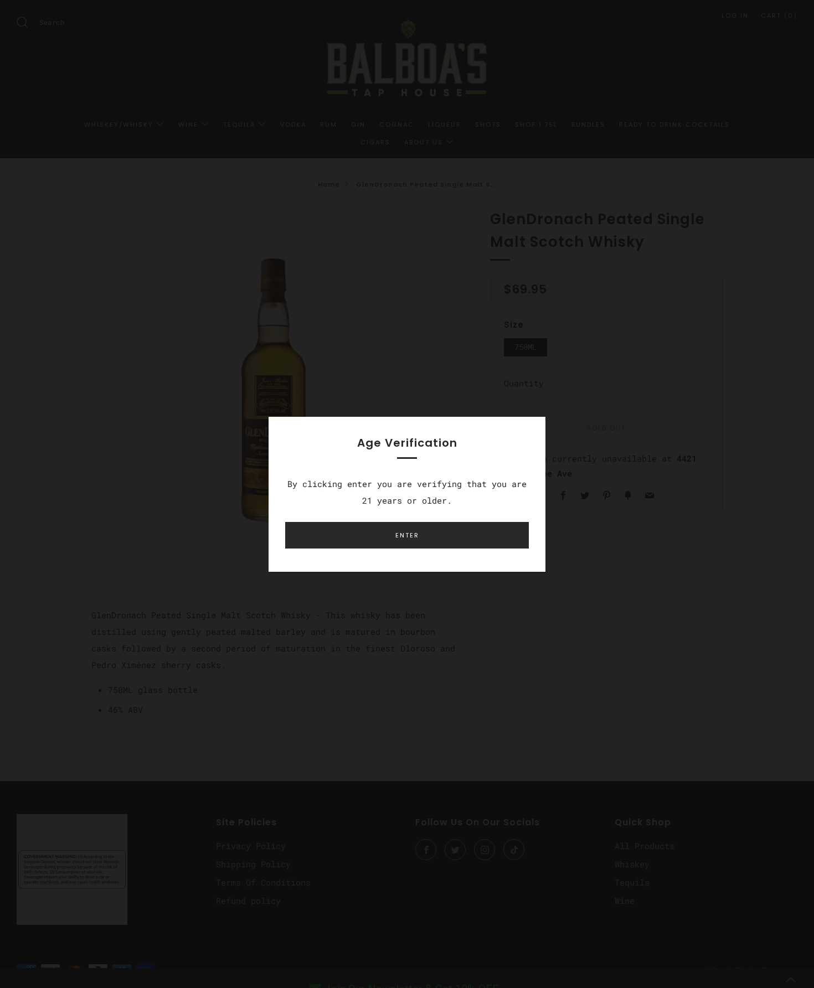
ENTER (407, 535)
